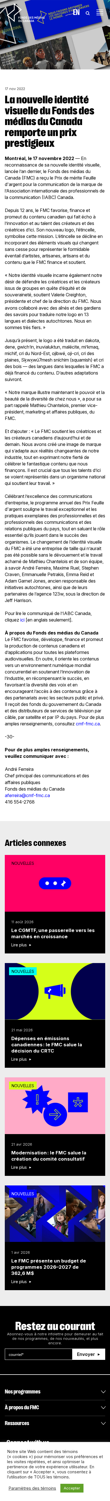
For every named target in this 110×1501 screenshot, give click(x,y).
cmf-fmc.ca (88, 724)
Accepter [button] (72, 1488)
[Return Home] (26, 12)
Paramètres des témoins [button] (32, 1488)
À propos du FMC (22, 1407)
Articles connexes (35, 843)
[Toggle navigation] (99, 12)
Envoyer (86, 1354)
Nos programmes (22, 1391)
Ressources (17, 1423)
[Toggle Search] (88, 12)
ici (22, 620)
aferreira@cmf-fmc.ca (27, 795)
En (76, 12)
